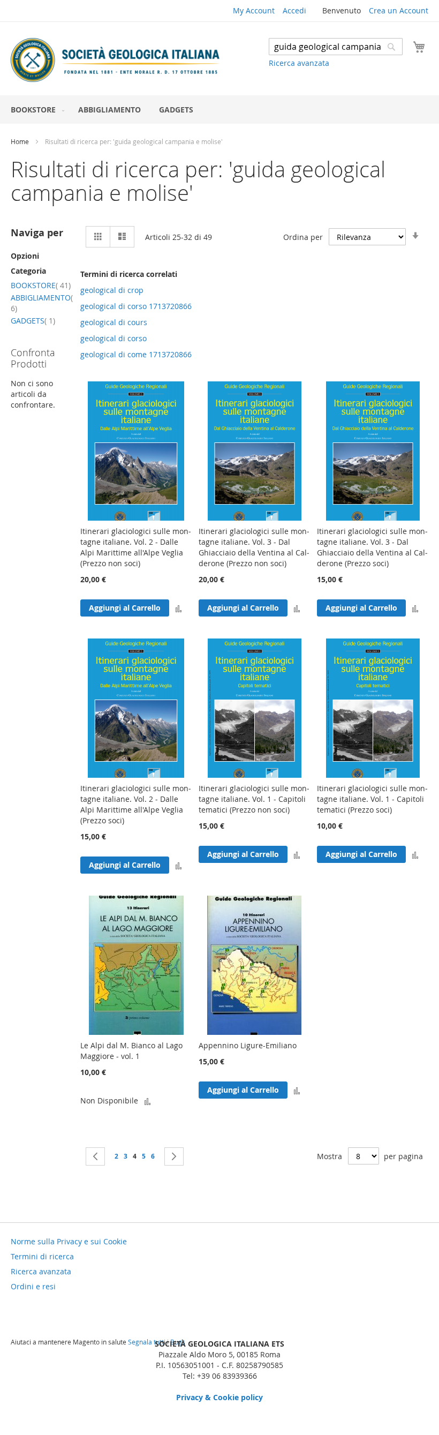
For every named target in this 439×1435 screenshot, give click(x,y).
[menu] (219, 109)
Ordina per (303, 237)
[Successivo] (174, 1156)
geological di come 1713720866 (136, 354)
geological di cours (113, 322)
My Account (254, 10)
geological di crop (111, 290)
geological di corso (113, 338)
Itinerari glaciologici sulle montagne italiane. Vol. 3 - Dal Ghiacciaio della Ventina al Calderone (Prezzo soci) (372, 547)
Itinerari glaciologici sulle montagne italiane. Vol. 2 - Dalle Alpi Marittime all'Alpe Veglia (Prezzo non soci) (135, 547)
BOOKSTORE (41, 285)
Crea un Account (398, 10)
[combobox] (336, 46)
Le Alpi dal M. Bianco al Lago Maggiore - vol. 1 (131, 1050)
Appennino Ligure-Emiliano (248, 1045)
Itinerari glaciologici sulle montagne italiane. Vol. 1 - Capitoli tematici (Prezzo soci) (372, 799)
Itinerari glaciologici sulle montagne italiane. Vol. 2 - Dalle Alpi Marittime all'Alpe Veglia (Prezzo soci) (135, 804)
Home (21, 141)
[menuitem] (35, 109)
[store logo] (115, 60)
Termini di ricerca (42, 1256)
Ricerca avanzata (299, 63)
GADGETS (33, 320)
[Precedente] (95, 1156)
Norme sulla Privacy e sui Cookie (69, 1241)
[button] (178, 607)
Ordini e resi (33, 1286)
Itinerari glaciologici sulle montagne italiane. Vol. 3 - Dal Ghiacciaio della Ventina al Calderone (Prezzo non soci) (254, 547)
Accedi (294, 10)
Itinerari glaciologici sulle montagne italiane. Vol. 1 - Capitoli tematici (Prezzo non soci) (254, 799)
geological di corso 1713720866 (136, 306)
